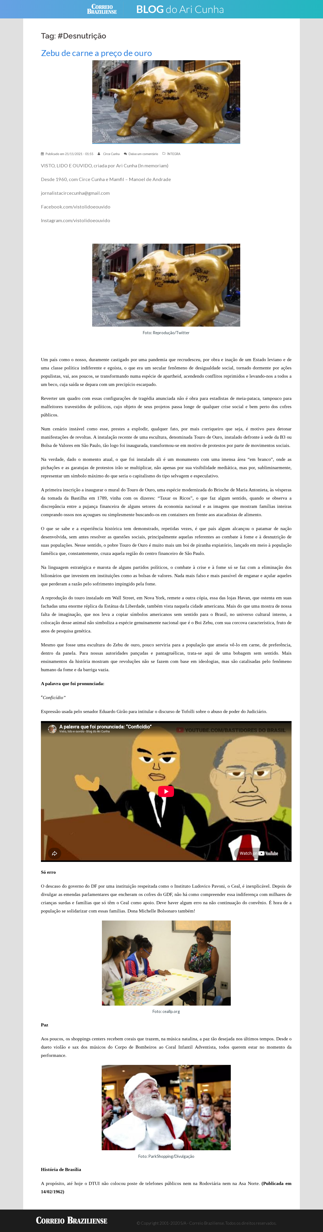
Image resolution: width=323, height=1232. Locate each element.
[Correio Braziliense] (105, 8)
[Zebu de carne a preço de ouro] (166, 101)
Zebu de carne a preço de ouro (96, 53)
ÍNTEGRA (173, 154)
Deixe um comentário (143, 154)
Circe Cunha (111, 154)
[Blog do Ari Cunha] (180, 8)
